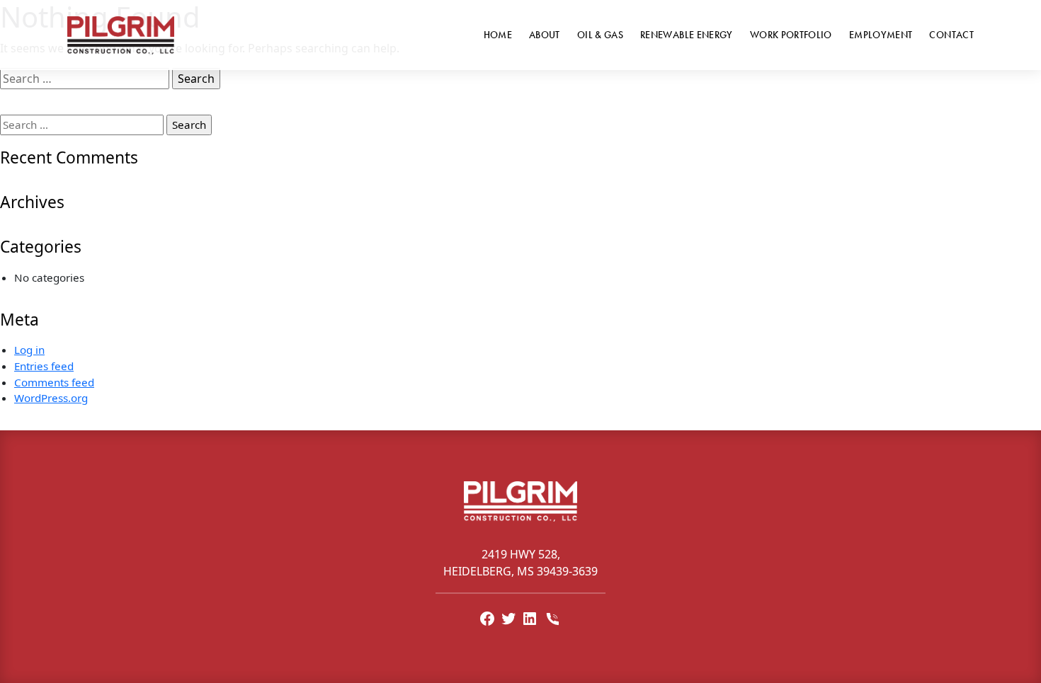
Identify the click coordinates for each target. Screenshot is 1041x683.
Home (498, 34)
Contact (951, 34)
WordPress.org (51, 398)
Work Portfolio (791, 34)
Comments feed (54, 382)
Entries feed (44, 366)
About (544, 34)
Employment (881, 34)
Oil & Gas (600, 34)
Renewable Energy (686, 34)
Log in (29, 350)
